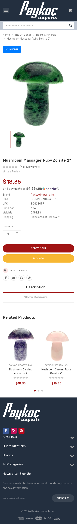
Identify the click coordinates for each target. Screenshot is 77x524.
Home (6, 34)
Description (35, 287)
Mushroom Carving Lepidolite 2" (20, 371)
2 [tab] (38, 391)
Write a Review (12, 171)
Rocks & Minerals (46, 34)
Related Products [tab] (19, 317)
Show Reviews (36, 297)
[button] (38, 189)
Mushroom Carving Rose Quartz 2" (56, 371)
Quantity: (8, 226)
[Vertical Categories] (6, 10)
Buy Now (38, 258)
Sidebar (14, 49)
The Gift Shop (23, 34)
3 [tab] (42, 391)
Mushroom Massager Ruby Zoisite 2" (28, 38)
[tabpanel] (19, 140)
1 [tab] (35, 391)
